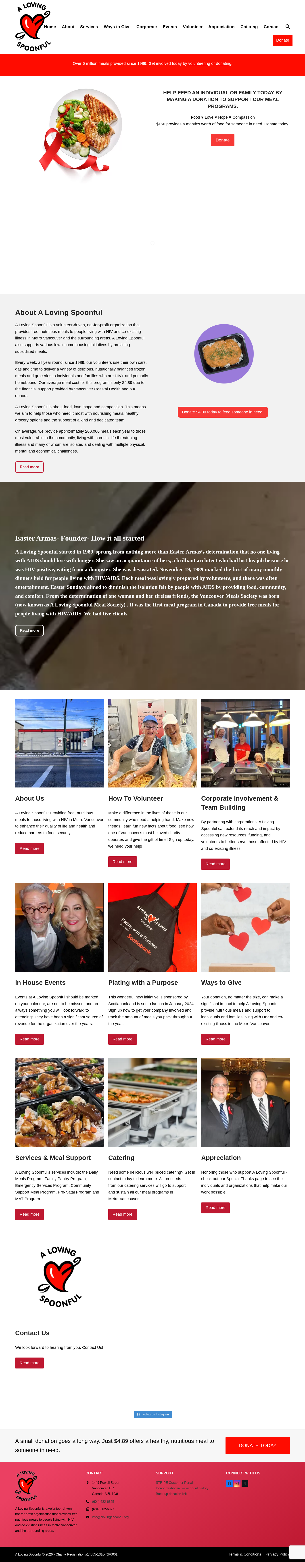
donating (223, 63)
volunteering (199, 63)
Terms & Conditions (245, 1554)
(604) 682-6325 (103, 1501)
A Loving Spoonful (28, 1554)
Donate (282, 40)
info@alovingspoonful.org (110, 1517)
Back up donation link (171, 1494)
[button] (288, 26)
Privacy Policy (278, 1554)
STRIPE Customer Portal (174, 1482)
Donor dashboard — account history (182, 1488)
